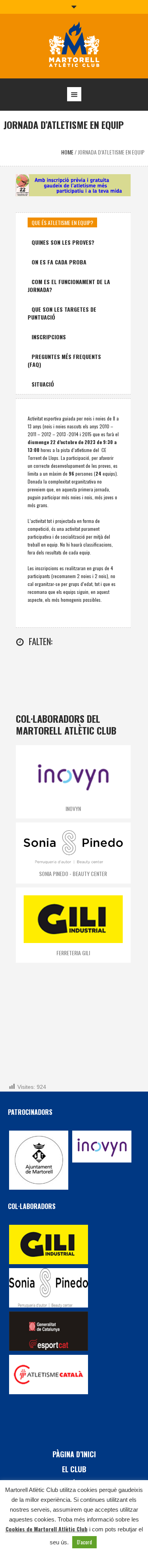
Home (67, 152)
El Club (74, 1469)
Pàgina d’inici (74, 1454)
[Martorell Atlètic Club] (74, 45)
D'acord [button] (84, 1542)
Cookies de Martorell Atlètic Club (47, 1529)
